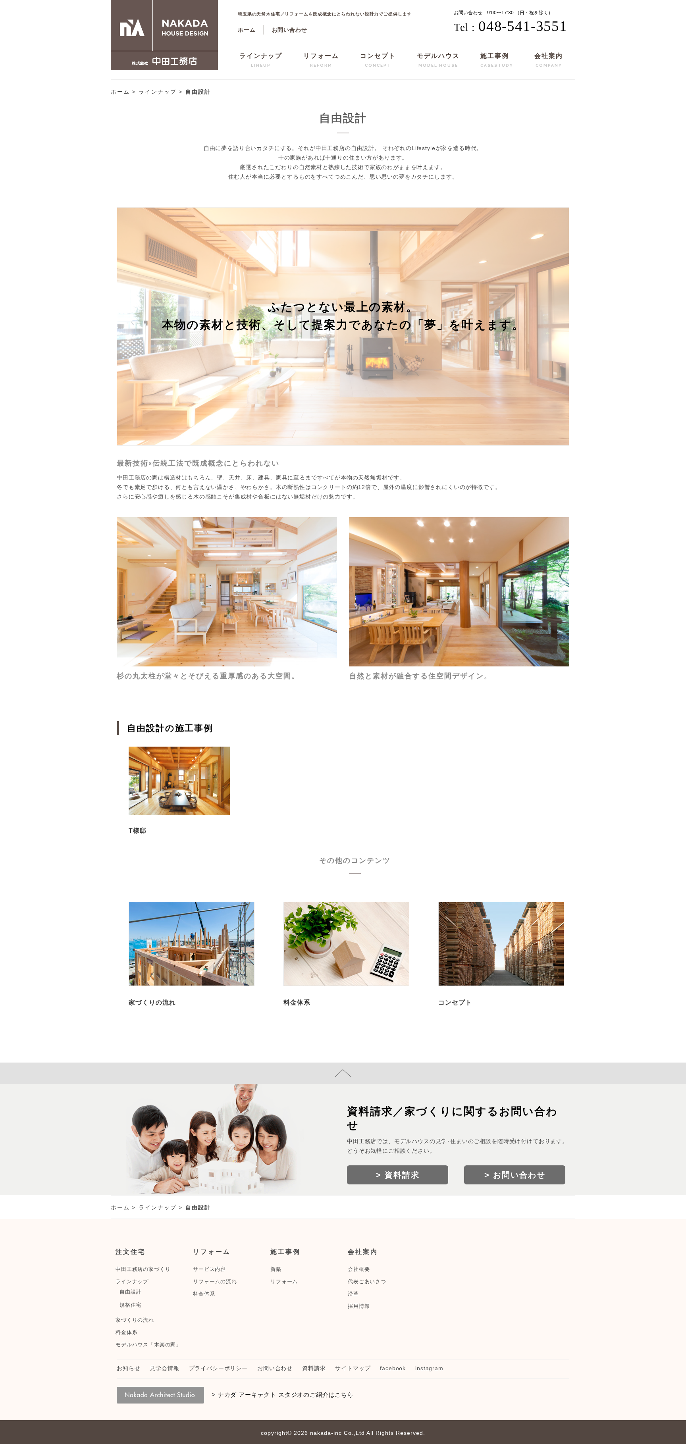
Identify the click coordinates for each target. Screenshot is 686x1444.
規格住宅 (130, 1305)
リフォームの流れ (215, 1281)
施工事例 (496, 59)
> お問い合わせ (514, 1175)
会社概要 (359, 1269)
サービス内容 (209, 1269)
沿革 (353, 1294)
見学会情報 (164, 1368)
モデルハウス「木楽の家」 (148, 1345)
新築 (275, 1269)
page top (343, 1073)
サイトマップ (352, 1368)
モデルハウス (438, 59)
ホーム (247, 30)
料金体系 (296, 1002)
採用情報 (359, 1306)
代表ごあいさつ (367, 1281)
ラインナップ (260, 59)
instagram (429, 1368)
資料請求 (314, 1368)
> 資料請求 (398, 1175)
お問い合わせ (289, 30)
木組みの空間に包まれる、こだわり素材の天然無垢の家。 (179, 784)
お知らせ (128, 1368)
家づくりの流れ (152, 1002)
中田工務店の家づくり (143, 1269)
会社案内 (548, 59)
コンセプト (378, 59)
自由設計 (130, 1292)
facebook (393, 1368)
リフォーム (321, 59)
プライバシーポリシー (218, 1368)
